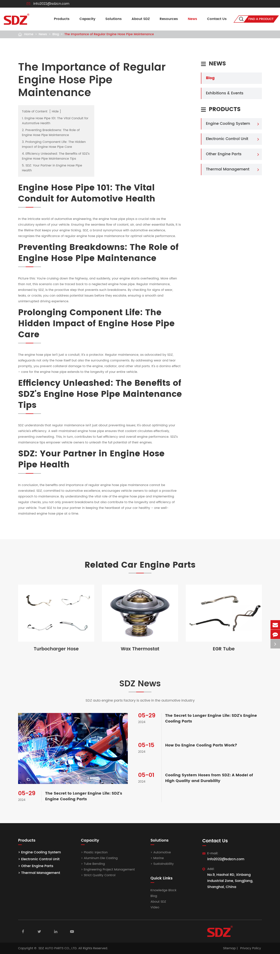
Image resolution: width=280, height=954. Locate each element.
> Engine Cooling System (39, 852)
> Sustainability (162, 863)
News (192, 19)
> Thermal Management (39, 873)
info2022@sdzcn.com (51, 3)
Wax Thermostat (140, 649)
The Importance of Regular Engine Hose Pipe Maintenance (109, 34)
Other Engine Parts (224, 154)
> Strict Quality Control (98, 875)
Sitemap (229, 948)
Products (62, 19)
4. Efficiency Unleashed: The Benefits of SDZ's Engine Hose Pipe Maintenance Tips (56, 156)
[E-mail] (275, 624)
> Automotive (160, 852)
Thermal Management (227, 169)
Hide (55, 111)
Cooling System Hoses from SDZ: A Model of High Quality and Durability (209, 778)
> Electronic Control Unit (39, 859)
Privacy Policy (250, 948)
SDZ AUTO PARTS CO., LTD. (57, 948)
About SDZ (141, 19)
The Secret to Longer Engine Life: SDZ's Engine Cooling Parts (83, 796)
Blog (55, 34)
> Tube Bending (93, 863)
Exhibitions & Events (224, 93)
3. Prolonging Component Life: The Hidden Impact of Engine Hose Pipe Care (54, 144)
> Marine (157, 858)
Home (28, 34)
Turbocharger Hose (56, 649)
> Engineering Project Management (108, 869)
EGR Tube (224, 649)
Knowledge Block (163, 890)
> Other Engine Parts (35, 866)
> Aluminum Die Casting (99, 858)
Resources (169, 19)
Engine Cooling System (228, 124)
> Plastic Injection (94, 852)
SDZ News (140, 684)
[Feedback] (275, 634)
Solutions (113, 19)
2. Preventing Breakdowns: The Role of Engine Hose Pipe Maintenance (51, 133)
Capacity (87, 19)
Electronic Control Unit (227, 139)
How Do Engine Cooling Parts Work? (201, 746)
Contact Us (217, 19)
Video (154, 907)
